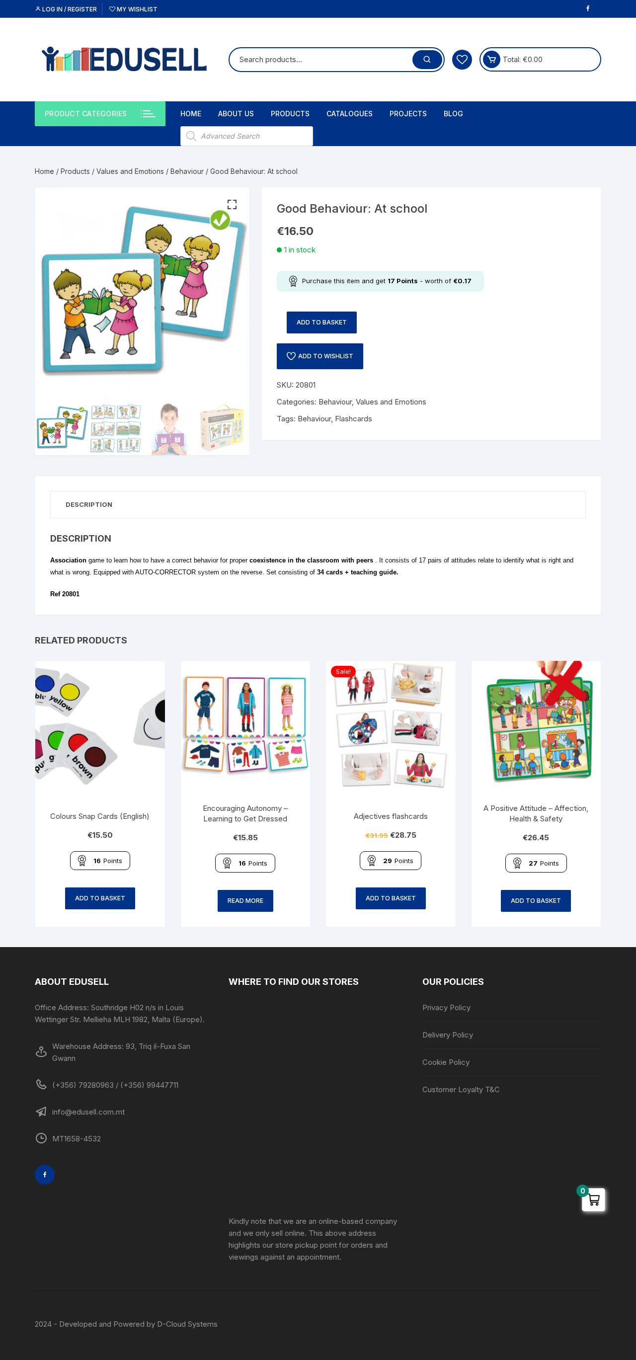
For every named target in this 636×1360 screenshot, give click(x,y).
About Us (236, 113)
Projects (408, 113)
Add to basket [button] (100, 898)
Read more (245, 900)
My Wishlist (136, 9)
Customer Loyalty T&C (461, 1089)
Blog (453, 113)
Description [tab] (89, 504)
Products (290, 113)
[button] (232, 204)
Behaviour (187, 171)
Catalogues (349, 113)
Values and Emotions (130, 171)
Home (190, 113)
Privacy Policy (446, 1007)
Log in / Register (69, 9)
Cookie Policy (446, 1062)
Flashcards (353, 418)
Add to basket (322, 322)
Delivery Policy (447, 1035)
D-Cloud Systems (187, 1324)
